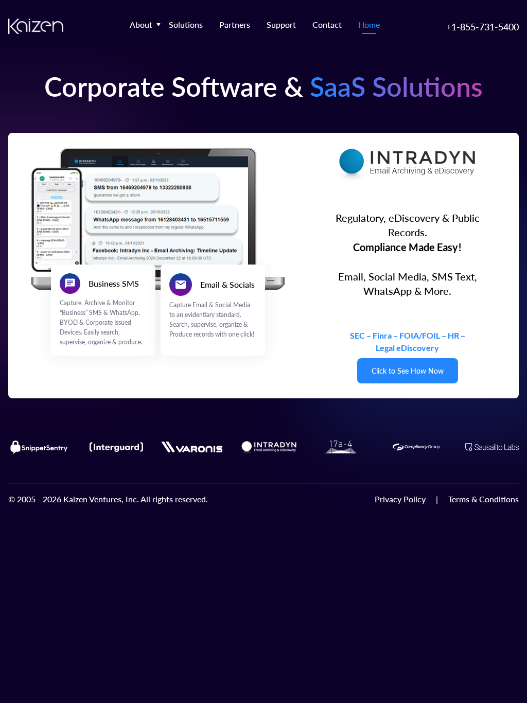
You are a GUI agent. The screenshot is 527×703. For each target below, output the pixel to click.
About (141, 24)
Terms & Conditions (483, 499)
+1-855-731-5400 (482, 26)
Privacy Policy (400, 499)
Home (369, 24)
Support (281, 24)
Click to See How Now (408, 371)
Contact (327, 24)
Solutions (186, 24)
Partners (234, 24)
